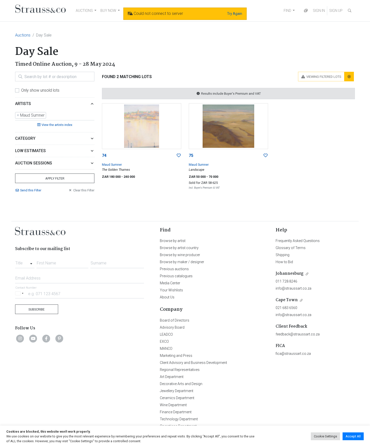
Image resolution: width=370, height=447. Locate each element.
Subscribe (36, 309)
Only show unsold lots (40, 90)
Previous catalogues (176, 276)
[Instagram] (20, 338)
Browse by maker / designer (182, 262)
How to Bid (284, 262)
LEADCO (166, 334)
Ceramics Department (177, 398)
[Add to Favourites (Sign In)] (178, 155)
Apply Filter (54, 178)
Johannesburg (290, 273)
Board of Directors (174, 320)
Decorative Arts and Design (181, 384)
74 (104, 155)
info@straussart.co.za (293, 288)
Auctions (22, 35)
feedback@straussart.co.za (298, 334)
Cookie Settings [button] (325, 436)
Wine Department (173, 405)
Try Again (234, 14)
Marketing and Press (176, 356)
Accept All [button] (353, 436)
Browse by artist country (179, 248)
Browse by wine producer (180, 255)
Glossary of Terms (291, 248)
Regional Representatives (180, 370)
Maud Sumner (112, 164)
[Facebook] (46, 338)
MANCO (166, 349)
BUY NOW (108, 11)
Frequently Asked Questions (298, 241)
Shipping (282, 255)
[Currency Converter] (306, 10)
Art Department (171, 377)
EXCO (164, 341)
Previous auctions (174, 269)
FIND (287, 11)
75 (191, 155)
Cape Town (287, 300)
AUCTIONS (84, 11)
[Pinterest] (59, 338)
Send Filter (30, 190)
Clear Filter (83, 190)
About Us (167, 297)
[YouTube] (33, 338)
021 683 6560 (286, 308)
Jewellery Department (176, 391)
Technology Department (179, 419)
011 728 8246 (286, 281)
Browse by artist (173, 241)
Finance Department (176, 412)
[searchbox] (48, 115)
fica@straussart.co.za (293, 354)
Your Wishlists (171, 290)
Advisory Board (172, 327)
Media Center (170, 283)
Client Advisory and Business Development (193, 363)
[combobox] (54, 115)
